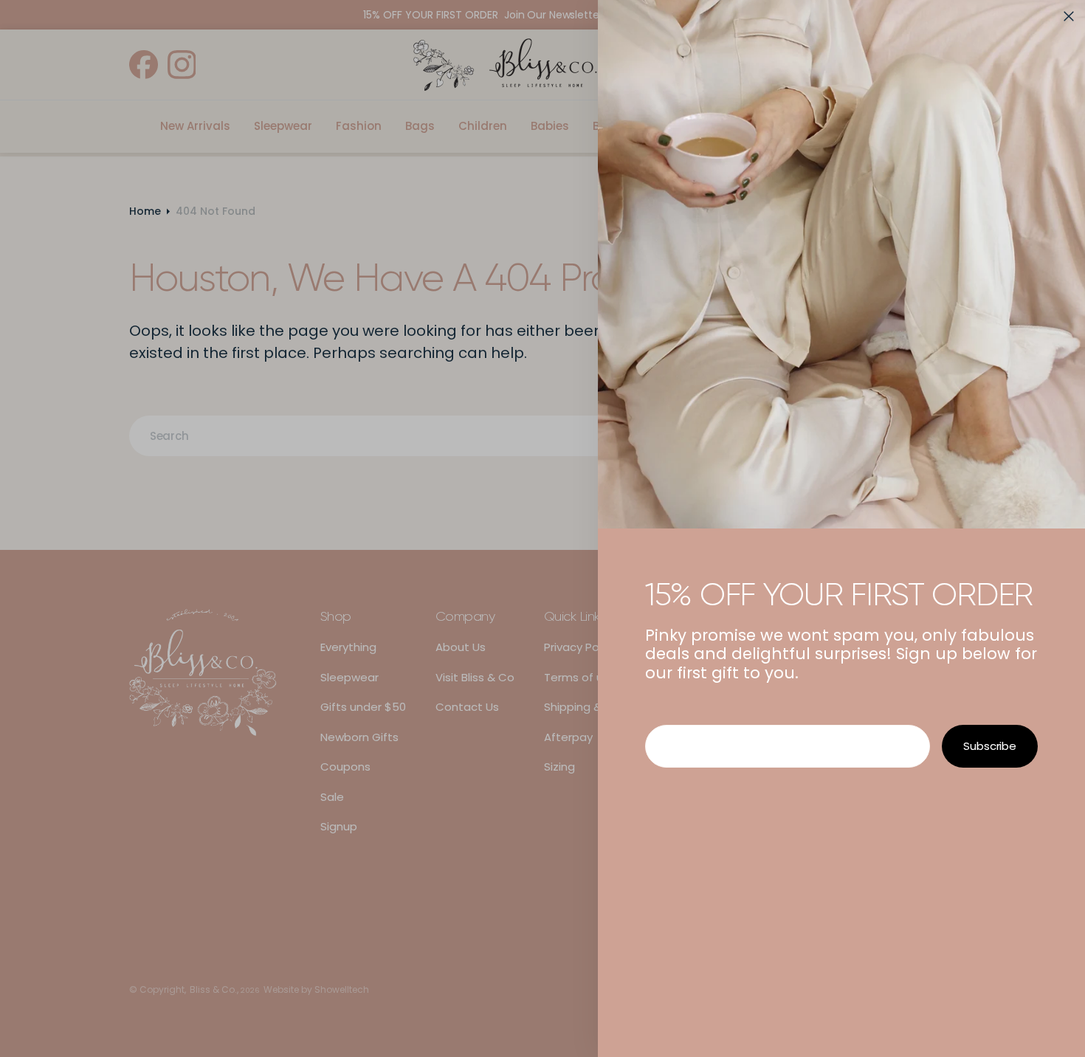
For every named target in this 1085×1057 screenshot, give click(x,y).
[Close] (1069, 16)
